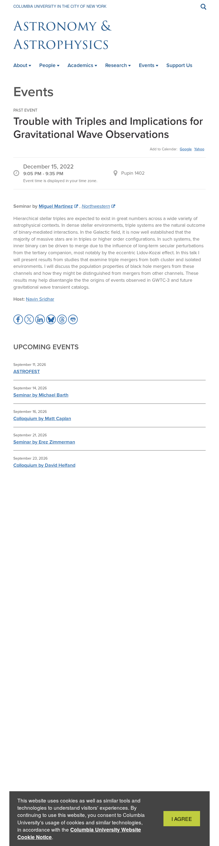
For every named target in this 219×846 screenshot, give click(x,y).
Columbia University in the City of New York (59, 6)
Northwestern (96, 206)
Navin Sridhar (40, 299)
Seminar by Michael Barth (40, 394)
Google (186, 149)
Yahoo (199, 149)
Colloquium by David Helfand (44, 465)
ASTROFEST (26, 371)
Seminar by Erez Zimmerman (44, 441)
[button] (18, 319)
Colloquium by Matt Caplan (42, 418)
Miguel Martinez (56, 206)
